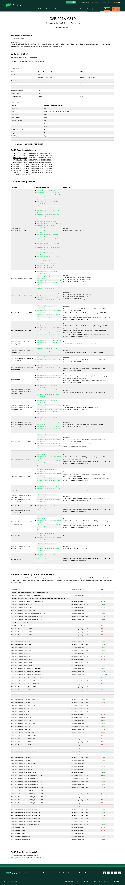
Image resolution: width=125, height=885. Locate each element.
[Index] (63, 27)
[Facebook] (108, 873)
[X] (112, 873)
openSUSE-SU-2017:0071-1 (21, 164)
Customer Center (85, 2)
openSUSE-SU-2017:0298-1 (21, 172)
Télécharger (116, 9)
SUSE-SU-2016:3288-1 (20, 153)
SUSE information (19, 54)
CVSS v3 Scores (15, 102)
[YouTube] (104, 873)
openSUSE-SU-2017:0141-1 (21, 166)
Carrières (21, 872)
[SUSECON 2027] (71, 2)
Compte (96, 2)
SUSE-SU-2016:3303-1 (20, 155)
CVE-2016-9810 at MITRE (19, 38)
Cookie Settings (87, 881)
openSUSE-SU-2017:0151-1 (21, 168)
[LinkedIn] (115, 873)
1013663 (26, 144)
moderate (36, 61)
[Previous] (58, 27)
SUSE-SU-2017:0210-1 (20, 158)
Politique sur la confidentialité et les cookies (103, 881)
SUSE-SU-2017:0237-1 (20, 162)
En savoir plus (54, 872)
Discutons (87, 872)
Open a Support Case (13, 881)
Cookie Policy (117, 881)
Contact (107, 9)
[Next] (68, 27)
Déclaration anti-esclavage (43, 872)
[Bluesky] (119, 873)
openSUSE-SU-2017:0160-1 (21, 170)
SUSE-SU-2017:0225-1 (20, 160)
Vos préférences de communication (68, 872)
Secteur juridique (29, 872)
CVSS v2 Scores (15, 68)
